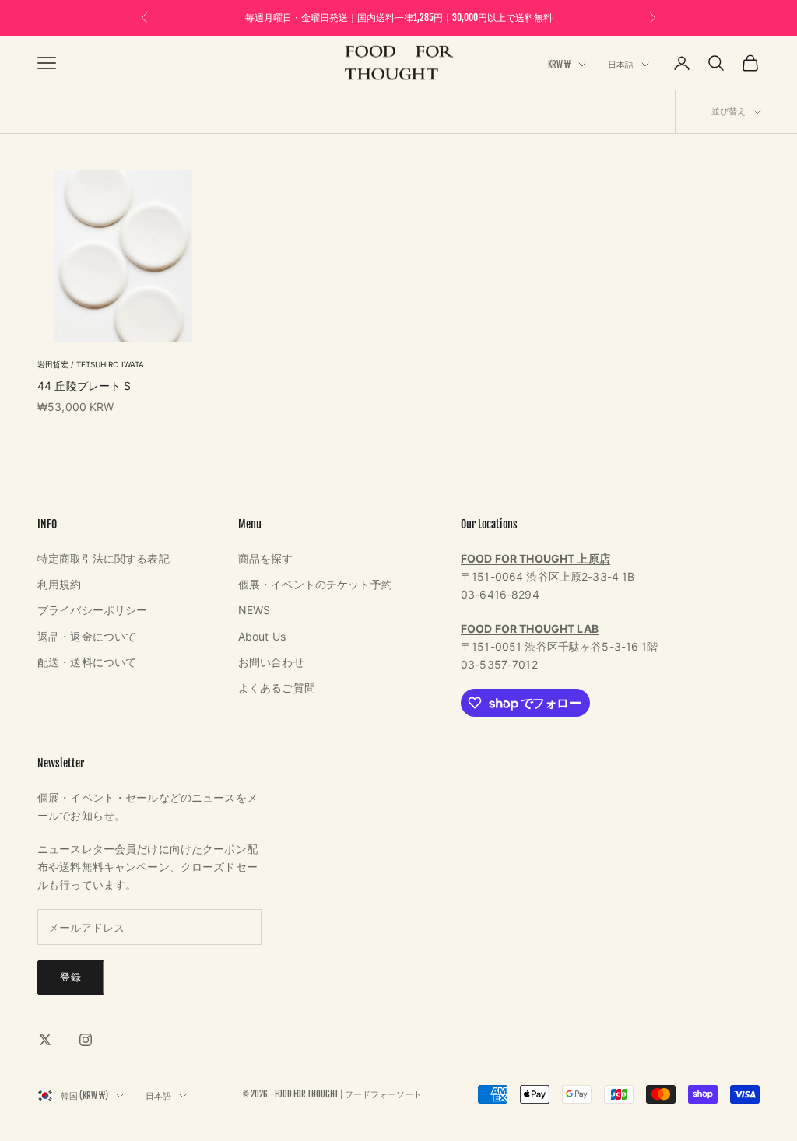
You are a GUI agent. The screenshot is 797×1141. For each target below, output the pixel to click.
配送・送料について (86, 662)
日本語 (621, 64)
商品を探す (265, 558)
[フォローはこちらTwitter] (45, 1040)
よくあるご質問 (276, 687)
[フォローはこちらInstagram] (85, 1040)
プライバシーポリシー (92, 609)
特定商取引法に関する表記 (103, 558)
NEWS (254, 609)
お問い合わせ (271, 662)
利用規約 (59, 584)
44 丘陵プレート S (84, 385)
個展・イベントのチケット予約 (315, 584)
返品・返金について (86, 636)
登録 (71, 977)
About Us (262, 636)
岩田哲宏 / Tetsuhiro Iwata (90, 364)
